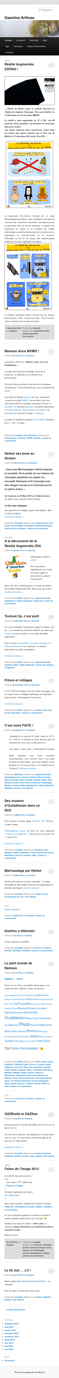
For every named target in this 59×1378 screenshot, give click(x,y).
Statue (34, 1036)
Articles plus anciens (15, 1309)
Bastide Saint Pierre (18, 995)
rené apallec (29, 525)
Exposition (25, 1003)
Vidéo (39, 1041)
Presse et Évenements (36, 46)
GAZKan (13, 1127)
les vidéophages (45, 782)
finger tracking (26, 779)
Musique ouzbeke (37, 1008)
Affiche (7, 995)
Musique (22, 1008)
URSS (33, 1041)
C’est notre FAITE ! (19, 725)
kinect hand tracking (28, 782)
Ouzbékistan (15, 1017)
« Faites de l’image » (14, 1185)
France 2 (39, 947)
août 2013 (9, 1326)
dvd (46, 849)
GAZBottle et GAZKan (21, 1113)
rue (12, 1080)
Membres (33, 435)
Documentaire (11, 438)
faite (6, 1179)
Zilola (47, 1041)
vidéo (34, 855)
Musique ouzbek (11, 852)
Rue (39, 1031)
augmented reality (41, 330)
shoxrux (18, 855)
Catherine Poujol (10, 999)
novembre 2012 (12, 1336)
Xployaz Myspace (12, 909)
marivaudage (17, 525)
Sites (45, 40)
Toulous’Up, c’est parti (22, 616)
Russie (45, 1031)
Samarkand (42, 852)
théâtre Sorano (11, 528)
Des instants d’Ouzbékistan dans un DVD (22, 805)
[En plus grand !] (30, 90)
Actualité (37, 328)
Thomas (19, 1041)
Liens (25, 435)
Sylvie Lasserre (46, 1036)
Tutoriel (27, 1041)
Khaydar (8, 1008)
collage (38, 523)
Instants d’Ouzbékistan (16, 833)
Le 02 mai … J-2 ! (18, 1270)
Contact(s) (9, 52)
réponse (28, 336)
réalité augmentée (30, 333)
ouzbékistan (24, 852)
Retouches (45, 1025)
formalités (30, 409)
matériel (42, 409)
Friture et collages (18, 680)
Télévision (26, 950)
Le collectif (20, 40)
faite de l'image (44, 777)
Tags (7, 46)
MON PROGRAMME (25, 1048)
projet (30, 406)
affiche (38, 1061)
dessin (48, 1064)
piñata (23, 785)
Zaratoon (33, 462)
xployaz (38, 1156)
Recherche (33, 40)
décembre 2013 (12, 1323)
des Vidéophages (12, 1195)
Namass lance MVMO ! (22, 351)
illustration (15, 712)
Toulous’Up (9, 633)
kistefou (28, 935)
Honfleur (47, 947)
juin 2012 (9, 1342)
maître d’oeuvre (14, 409)
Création (40, 1064)
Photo (33, 852)
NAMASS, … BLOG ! (14, 978)
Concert (20, 999)
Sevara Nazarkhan (22, 1036)
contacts (39, 413)
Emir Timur (9, 1004)
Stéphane (9, 788)
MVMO (25, 400)
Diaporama (45, 999)
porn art (20, 896)
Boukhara (39, 849)
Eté (16, 1003)
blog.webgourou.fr (12, 777)
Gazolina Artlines (19, 17)
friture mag (47, 710)
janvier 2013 (10, 1330)
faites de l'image (12, 779)
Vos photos (18, 46)
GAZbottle (47, 1124)
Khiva (14, 1008)
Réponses (10, 667)
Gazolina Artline (11, 664)
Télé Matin (16, 950)
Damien (33, 777)
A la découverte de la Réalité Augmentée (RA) (23, 543)
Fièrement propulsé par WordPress (29, 1372)
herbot (45, 523)
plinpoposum (10, 600)
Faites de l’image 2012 (22, 1168)
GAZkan (17, 1156)
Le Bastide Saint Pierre (42, 1069)
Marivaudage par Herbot (23, 870)
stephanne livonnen (43, 525)
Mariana (8, 785)
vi (48, 1083)
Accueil (8, 40)
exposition (37, 1067)
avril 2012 (9, 1349)
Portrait (34, 1025)
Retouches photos (15, 1031)
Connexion (10, 1360)
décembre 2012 (12, 1333)
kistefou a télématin (20, 930)
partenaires (9, 413)
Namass (13, 330)
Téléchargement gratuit (15, 830)
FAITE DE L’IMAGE (44, 821)
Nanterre (18, 1012)
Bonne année (32, 995)
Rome (31, 1030)
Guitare (49, 1004)
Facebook (40, 419)
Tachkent (27, 855)
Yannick (17, 788)
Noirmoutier (31, 1012)
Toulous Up (38, 600)
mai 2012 (9, 1346)
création (28, 999)
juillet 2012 (10, 1339)
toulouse (22, 528)
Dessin (37, 999)
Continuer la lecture (14, 516)
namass (37, 438)
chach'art (25, 777)
